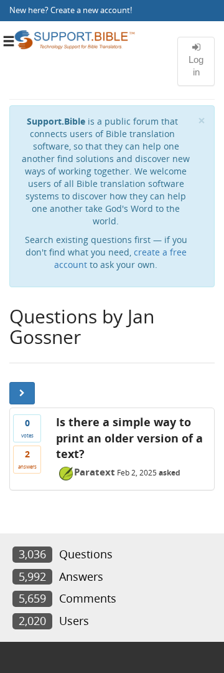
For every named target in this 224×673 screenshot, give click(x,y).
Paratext (94, 471)
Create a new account (90, 10)
